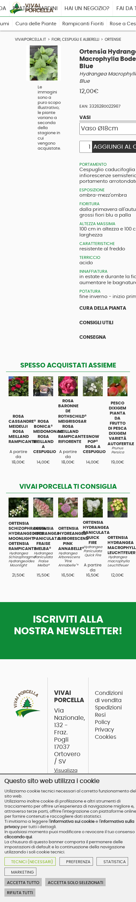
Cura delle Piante (35, 23)
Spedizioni (108, 707)
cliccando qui (18, 837)
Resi (100, 715)
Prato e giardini (35, 8)
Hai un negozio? (87, 8)
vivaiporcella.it (30, 39)
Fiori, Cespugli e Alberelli (75, 39)
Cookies (105, 737)
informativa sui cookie (72, 821)
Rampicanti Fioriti (83, 23)
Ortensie (113, 39)
